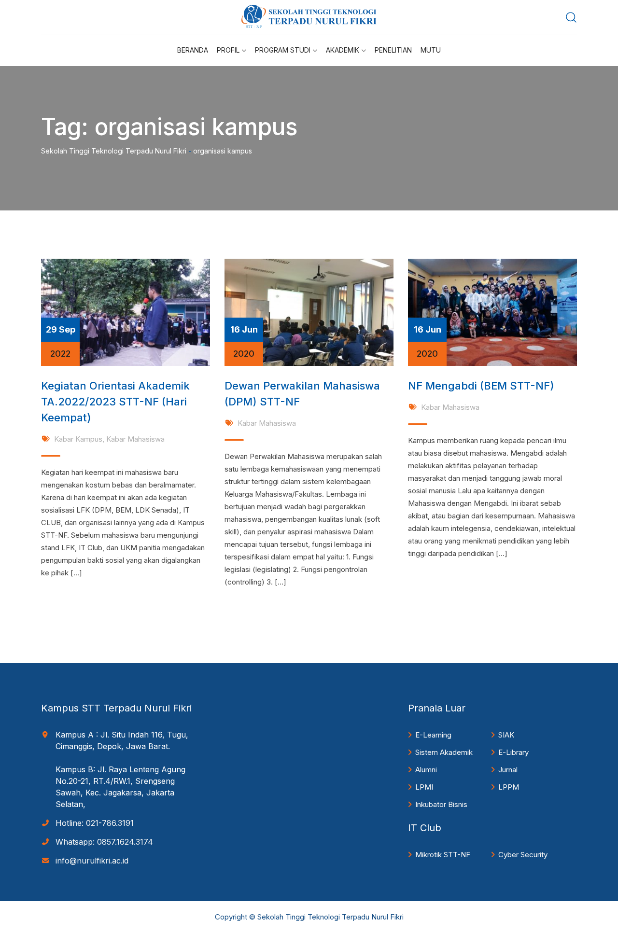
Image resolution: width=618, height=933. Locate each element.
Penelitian (393, 50)
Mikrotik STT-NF (442, 854)
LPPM (508, 787)
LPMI (424, 787)
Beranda (192, 50)
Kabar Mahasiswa (135, 439)
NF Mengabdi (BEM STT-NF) (481, 385)
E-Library (513, 752)
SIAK (506, 734)
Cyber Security (523, 854)
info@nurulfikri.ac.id (92, 860)
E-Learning (433, 734)
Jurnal (508, 769)
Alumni (426, 769)
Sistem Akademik (444, 752)
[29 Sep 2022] (125, 311)
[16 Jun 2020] (309, 311)
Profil (228, 50)
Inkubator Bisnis (441, 804)
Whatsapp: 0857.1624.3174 (104, 842)
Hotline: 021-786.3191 (95, 823)
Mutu (431, 50)
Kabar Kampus (78, 439)
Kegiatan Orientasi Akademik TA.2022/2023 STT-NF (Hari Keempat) (115, 401)
